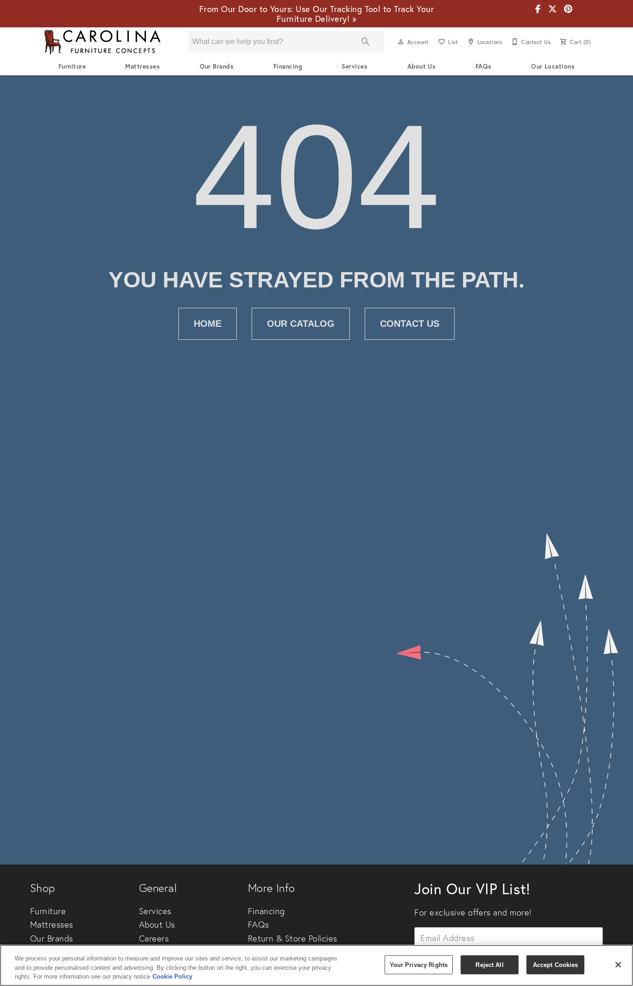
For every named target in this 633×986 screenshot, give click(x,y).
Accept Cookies (555, 964)
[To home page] (102, 42)
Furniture (72, 66)
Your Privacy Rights (419, 964)
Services (354, 66)
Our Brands (217, 66)
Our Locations (553, 66)
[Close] (618, 964)
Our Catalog (301, 323)
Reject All (489, 964)
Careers (154, 938)
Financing (287, 66)
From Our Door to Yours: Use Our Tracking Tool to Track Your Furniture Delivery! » (316, 13)
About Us (421, 66)
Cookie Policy (172, 976)
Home (208, 323)
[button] (400, 41)
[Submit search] (365, 41)
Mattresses (142, 66)
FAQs (483, 66)
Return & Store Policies (292, 938)
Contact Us (409, 323)
